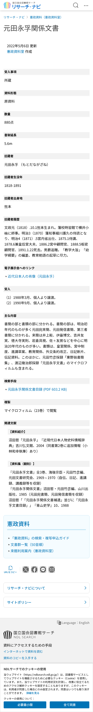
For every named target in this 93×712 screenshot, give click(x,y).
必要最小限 (25, 704)
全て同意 (70, 704)
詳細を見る (32, 693)
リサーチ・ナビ (14, 17)
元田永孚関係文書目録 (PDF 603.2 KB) (37, 389)
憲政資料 (18, 523)
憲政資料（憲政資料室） (46, 17)
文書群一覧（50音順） (28, 544)
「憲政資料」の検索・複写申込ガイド (40, 537)
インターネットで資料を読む (23, 651)
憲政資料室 (15, 51)
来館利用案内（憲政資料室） (33, 550)
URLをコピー (10, 572)
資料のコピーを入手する (20, 658)
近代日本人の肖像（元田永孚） (32, 276)
